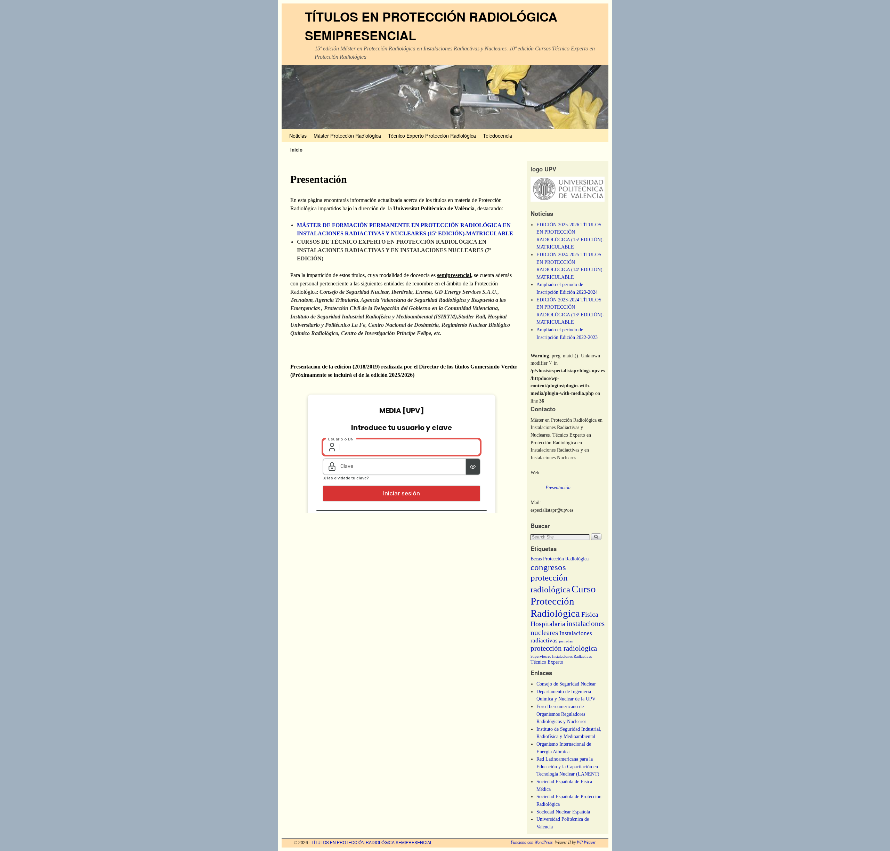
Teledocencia (497, 135)
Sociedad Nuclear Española (563, 811)
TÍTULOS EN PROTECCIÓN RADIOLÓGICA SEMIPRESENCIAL (372, 842)
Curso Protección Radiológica (563, 601)
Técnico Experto (547, 662)
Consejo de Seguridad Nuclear (566, 684)
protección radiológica (564, 648)
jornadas (566, 641)
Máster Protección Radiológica (347, 135)
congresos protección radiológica (550, 578)
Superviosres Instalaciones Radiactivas (561, 656)
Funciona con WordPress (532, 842)
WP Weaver (586, 842)
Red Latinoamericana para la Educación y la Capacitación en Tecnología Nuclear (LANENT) (567, 766)
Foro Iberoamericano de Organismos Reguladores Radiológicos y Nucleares (561, 714)
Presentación (558, 487)
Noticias (298, 135)
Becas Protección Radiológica (560, 558)
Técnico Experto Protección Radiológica (432, 135)
